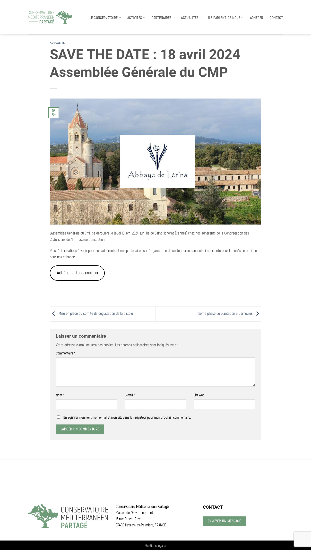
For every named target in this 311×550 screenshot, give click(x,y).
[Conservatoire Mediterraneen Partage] (50, 17)
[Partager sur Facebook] (138, 293)
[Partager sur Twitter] (147, 293)
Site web (199, 395)
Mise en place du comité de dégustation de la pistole (95, 313)
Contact (276, 17)
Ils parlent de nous (224, 17)
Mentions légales (155, 546)
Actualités (189, 17)
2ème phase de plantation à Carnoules (226, 313)
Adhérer (256, 17)
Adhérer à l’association (77, 273)
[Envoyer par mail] (156, 293)
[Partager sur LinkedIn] (173, 293)
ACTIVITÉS (134, 17)
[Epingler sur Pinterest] (164, 293)
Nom (60, 395)
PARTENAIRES (162, 17)
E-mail (130, 395)
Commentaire (65, 353)
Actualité (57, 43)
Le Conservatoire (103, 17)
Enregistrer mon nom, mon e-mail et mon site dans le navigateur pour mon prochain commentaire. (127, 417)
